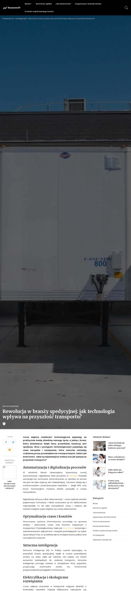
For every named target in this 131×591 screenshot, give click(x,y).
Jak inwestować (99, 512)
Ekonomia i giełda (100, 508)
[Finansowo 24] (12, 7)
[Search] (126, 7)
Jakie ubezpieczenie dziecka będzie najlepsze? (9, 484)
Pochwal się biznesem (101, 521)
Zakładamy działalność (102, 540)
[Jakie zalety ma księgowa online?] (99, 471)
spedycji (73, 475)
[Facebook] (6, 442)
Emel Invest (68, 528)
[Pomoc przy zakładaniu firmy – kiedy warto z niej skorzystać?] (99, 485)
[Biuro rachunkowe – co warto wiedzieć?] (99, 459)
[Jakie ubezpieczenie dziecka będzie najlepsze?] (9, 472)
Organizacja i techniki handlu (104, 517)
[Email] (10, 450)
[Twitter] (13, 442)
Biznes (95, 503)
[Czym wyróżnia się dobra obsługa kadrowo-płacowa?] (99, 446)
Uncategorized (11, 406)
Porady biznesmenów (101, 526)
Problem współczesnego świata (105, 531)
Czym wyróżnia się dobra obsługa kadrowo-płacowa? (116, 445)
